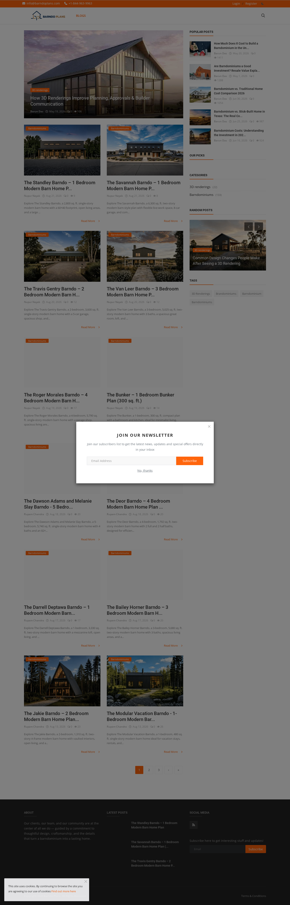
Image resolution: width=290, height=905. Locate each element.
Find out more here (63, 891)
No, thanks (145, 471)
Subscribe (190, 461)
